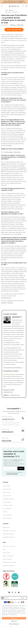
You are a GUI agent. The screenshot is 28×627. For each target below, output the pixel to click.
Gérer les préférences (14, 624)
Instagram (3, 302)
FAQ (4, 549)
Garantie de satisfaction (9, 565)
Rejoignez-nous (6, 527)
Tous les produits (7, 515)
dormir (15, 87)
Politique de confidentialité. (12, 473)
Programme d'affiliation (8, 533)
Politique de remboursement (9, 562)
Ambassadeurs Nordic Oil (9, 537)
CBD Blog (11, 10)
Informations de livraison (9, 546)
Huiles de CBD (6, 486)
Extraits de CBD (7, 495)
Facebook (10, 302)
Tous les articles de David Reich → (12, 367)
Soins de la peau (7, 502)
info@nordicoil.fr (8, 392)
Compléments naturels (8, 499)
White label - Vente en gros (9, 530)
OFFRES (5, 511)
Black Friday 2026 (7, 518)
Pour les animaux (7, 508)
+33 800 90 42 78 (14, 395)
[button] (1, 6)
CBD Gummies (6, 492)
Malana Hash (17, 152)
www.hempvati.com (6, 297)
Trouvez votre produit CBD (14, 29)
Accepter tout (14, 618)
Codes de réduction (7, 559)
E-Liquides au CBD (7, 505)
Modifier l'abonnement (8, 556)
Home (6, 10)
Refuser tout (14, 621)
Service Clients (6, 552)
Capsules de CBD (7, 489)
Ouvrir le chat (6, 440)
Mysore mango (8, 152)
